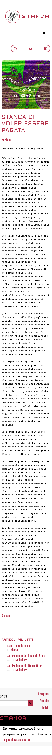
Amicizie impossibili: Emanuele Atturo (26, 655)
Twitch (45, 707)
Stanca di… (7, 615)
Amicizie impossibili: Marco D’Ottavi (25, 666)
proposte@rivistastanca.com (17, 739)
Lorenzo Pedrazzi (19, 659)
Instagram (43, 694)
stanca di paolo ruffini (18, 645)
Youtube (44, 700)
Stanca (36, 16)
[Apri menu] (44, 33)
